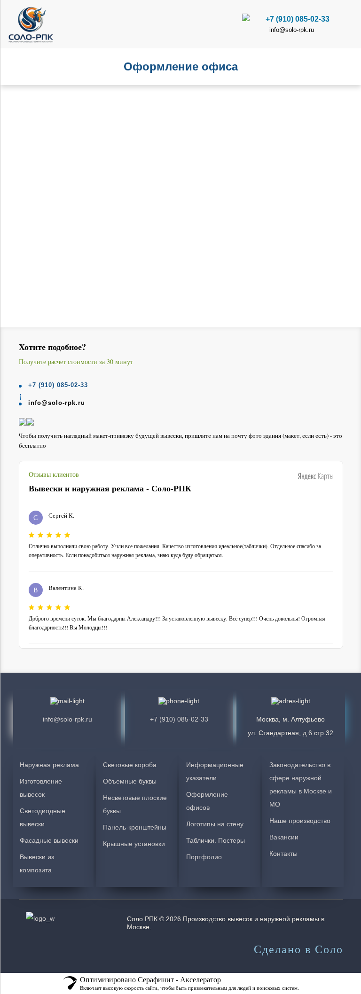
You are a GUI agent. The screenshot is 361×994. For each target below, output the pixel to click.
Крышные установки (134, 843)
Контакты (283, 853)
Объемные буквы (130, 781)
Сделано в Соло (298, 949)
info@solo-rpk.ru (291, 29)
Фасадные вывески (49, 840)
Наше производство (299, 820)
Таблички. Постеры (215, 840)
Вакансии (283, 837)
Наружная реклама (49, 765)
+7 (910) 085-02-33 (298, 19)
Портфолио (204, 857)
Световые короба (130, 765)
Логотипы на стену (214, 824)
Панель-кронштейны (134, 827)
